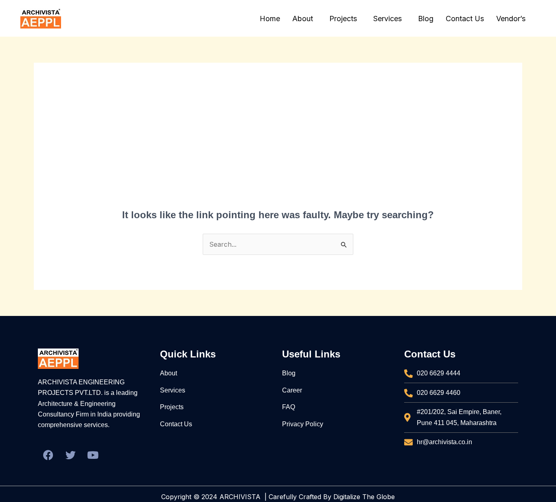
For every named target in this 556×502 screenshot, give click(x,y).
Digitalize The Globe (364, 497)
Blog (425, 18)
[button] (304, 18)
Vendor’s (510, 18)
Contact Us (465, 18)
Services (387, 18)
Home (270, 18)
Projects (343, 18)
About (302, 18)
